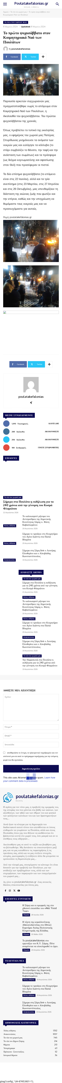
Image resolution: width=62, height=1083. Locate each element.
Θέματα (26, 915)
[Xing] (31, 402)
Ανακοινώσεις (9, 560)
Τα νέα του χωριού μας (18, 12)
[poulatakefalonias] (6, 48)
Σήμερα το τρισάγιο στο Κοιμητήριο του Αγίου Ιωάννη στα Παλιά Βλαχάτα (40, 536)
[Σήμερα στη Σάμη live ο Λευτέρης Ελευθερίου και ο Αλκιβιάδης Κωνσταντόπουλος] (11, 555)
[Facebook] (5, 891)
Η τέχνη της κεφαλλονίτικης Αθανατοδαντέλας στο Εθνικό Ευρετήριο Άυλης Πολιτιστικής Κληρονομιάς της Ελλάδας (37, 926)
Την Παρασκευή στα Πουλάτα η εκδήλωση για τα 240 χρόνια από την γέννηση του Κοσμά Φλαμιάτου (39, 662)
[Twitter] (14, 891)
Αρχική (5, 12)
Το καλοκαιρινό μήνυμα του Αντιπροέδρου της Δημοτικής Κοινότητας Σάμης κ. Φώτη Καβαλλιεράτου (36, 520)
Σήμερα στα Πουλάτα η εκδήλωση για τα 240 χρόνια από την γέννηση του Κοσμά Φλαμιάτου (28, 505)
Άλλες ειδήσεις (9, 526)
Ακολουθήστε (52, 431)
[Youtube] (19, 891)
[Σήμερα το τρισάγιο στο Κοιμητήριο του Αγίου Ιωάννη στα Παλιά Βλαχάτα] (11, 539)
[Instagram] (10, 891)
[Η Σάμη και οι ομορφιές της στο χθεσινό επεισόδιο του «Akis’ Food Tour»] (11, 910)
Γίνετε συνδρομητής (48, 447)
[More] (43, 57)
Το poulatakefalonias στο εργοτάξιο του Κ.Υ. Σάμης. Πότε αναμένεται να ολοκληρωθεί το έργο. (40, 943)
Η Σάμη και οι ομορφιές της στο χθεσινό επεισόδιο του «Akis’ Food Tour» (39, 908)
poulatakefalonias (20, 49)
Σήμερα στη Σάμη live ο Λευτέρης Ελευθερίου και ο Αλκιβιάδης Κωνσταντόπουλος (39, 553)
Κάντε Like (54, 423)
